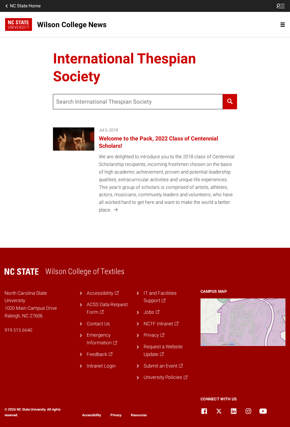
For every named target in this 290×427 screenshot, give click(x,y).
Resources (139, 415)
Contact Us (98, 323)
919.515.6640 (18, 330)
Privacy (115, 415)
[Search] (230, 101)
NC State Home (25, 5)
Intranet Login (101, 366)
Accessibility (91, 415)
